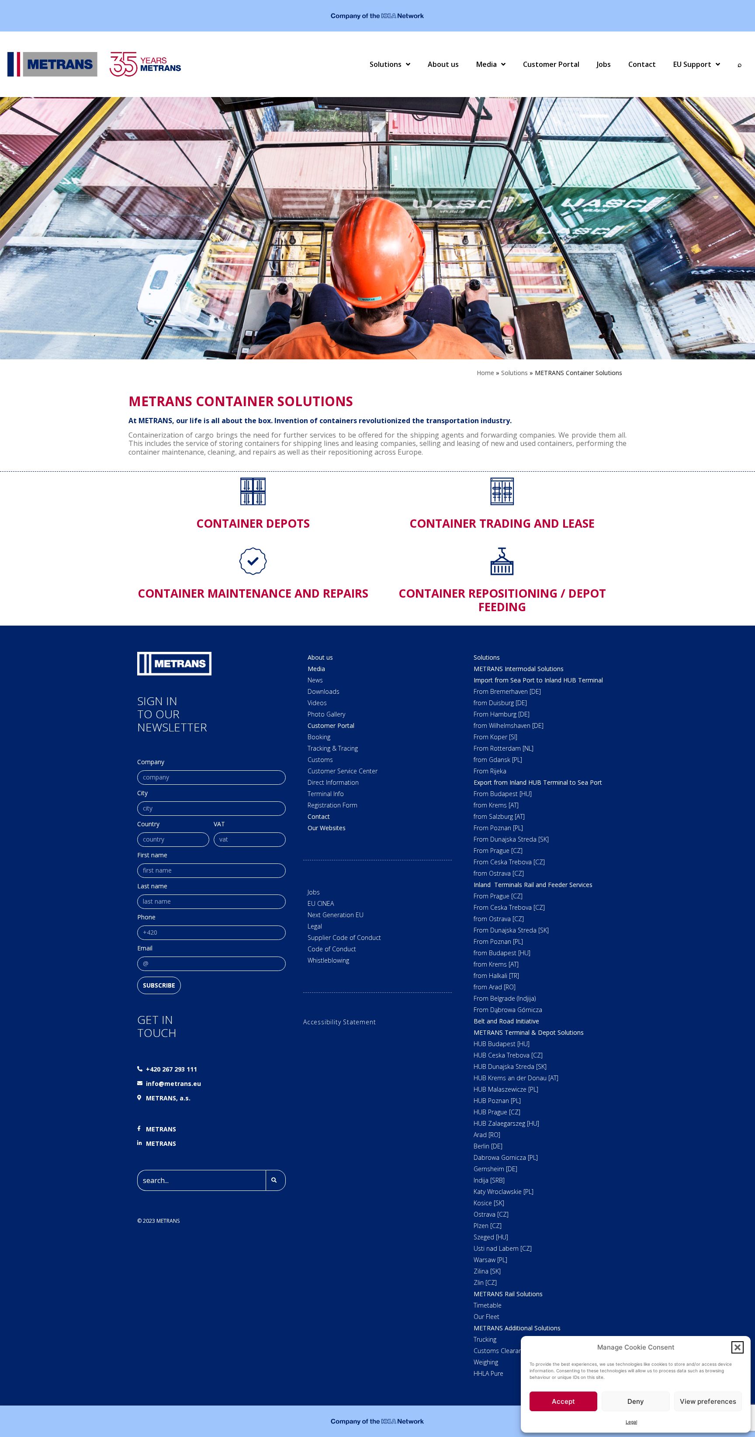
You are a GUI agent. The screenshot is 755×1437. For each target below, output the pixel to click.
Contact (642, 64)
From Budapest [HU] (503, 794)
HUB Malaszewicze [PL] (506, 1089)
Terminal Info (326, 794)
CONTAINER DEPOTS (253, 523)
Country (148, 824)
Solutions (386, 64)
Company (150, 762)
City (142, 793)
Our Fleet (486, 1316)
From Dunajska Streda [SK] (511, 839)
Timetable (488, 1305)
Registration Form (332, 805)
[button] (737, 1347)
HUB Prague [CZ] (497, 1112)
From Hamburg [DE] (502, 714)
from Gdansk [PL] (498, 759)
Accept (563, 1401)
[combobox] (201, 1180)
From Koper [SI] (495, 737)
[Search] (276, 1180)
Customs (320, 759)
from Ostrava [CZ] (499, 873)
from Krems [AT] (496, 805)
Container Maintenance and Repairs (253, 593)
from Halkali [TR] (496, 975)
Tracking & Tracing (333, 748)
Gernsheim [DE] (495, 1169)
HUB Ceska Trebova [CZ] (508, 1055)
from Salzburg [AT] (499, 816)
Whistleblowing (328, 960)
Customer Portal (551, 64)
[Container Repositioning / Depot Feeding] (502, 561)
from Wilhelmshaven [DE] (509, 725)
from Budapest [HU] (502, 953)
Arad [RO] (487, 1135)
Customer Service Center (343, 771)
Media (486, 64)
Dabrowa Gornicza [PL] (506, 1157)
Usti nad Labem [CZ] (503, 1248)
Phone (146, 917)
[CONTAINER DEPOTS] (253, 491)
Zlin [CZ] (485, 1282)
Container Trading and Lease (502, 523)
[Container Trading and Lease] (502, 491)
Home (485, 373)
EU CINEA (321, 903)
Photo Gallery (326, 714)
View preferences (708, 1401)
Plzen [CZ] (488, 1225)
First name (152, 855)
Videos (317, 703)
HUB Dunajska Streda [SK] (510, 1066)
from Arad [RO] (495, 987)
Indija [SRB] (489, 1180)
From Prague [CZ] (498, 850)
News (315, 680)
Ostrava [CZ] (491, 1214)
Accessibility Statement (339, 1022)
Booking (319, 737)
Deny (635, 1401)
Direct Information (333, 782)
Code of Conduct (332, 949)
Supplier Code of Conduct (344, 937)
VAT (219, 824)
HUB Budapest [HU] (502, 1044)
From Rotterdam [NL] (503, 748)
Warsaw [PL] (490, 1260)
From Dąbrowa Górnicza (508, 1010)
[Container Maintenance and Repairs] (253, 561)
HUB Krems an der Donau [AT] (516, 1078)
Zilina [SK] (487, 1271)
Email (144, 948)
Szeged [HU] (491, 1237)
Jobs (604, 64)
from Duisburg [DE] (500, 703)
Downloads (323, 691)
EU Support (692, 64)
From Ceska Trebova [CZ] (509, 862)
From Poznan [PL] (498, 828)
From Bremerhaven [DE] (507, 691)
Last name (152, 886)
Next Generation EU (336, 915)
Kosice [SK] (489, 1203)
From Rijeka (490, 771)
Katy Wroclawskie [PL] (503, 1191)
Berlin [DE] (488, 1146)
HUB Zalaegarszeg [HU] (506, 1123)
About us (443, 64)
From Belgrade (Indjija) (505, 998)
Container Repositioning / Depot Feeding (502, 600)
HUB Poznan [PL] (497, 1100)
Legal (631, 1421)
